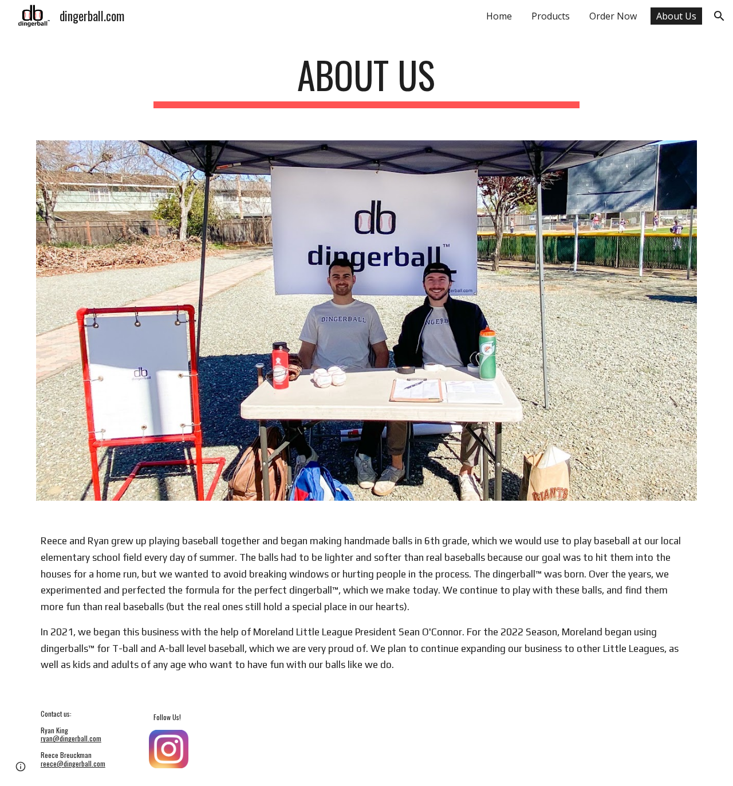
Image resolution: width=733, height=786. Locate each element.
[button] (719, 16)
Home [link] (499, 16)
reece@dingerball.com (73, 763)
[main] (366, 80)
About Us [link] (676, 16)
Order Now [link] (613, 16)
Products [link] (550, 16)
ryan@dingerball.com (71, 738)
